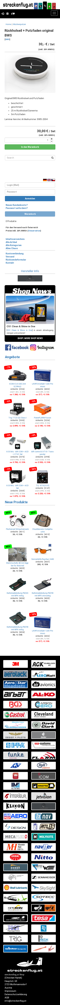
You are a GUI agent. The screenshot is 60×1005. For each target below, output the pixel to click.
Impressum (10, 991)
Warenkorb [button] (30, 214)
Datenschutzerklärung (16, 994)
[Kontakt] (7, 14)
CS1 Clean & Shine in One (19, 330)
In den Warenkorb (30, 147)
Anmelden (30, 198)
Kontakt (10, 263)
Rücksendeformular (16, 259)
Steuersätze (34, 231)
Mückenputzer (19, 24)
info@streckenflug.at (15, 1000)
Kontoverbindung (15, 253)
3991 (7, 39)
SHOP (20, 338)
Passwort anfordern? (17, 208)
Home (8, 24)
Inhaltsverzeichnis (15, 239)
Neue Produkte (16, 502)
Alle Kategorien (14, 245)
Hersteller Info (30, 271)
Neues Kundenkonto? (17, 205)
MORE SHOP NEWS (33, 338)
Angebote (12, 357)
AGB (7, 997)
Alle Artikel (11, 242)
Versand (10, 256)
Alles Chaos (12, 248)
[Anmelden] (2, 14)
